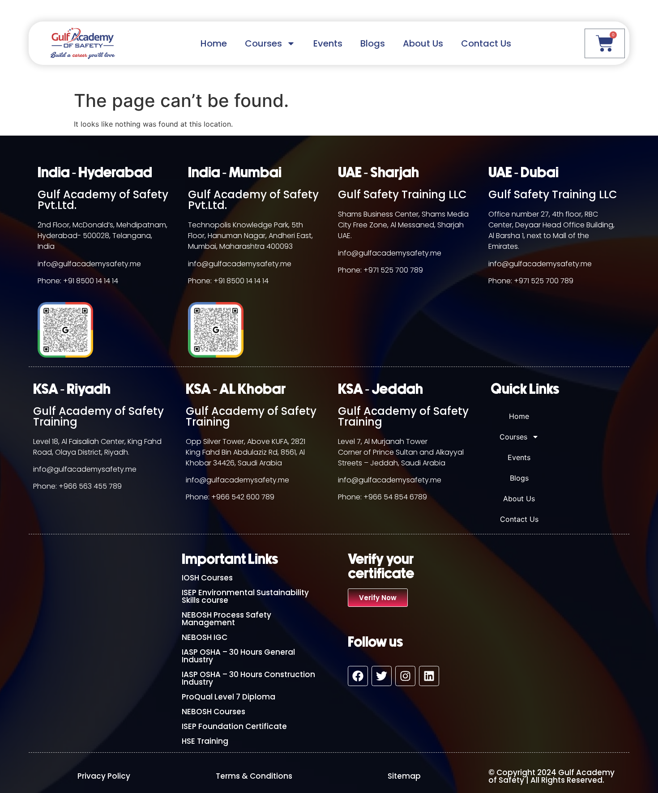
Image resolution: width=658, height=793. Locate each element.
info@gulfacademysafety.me (89, 264)
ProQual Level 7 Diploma (228, 696)
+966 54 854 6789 (395, 497)
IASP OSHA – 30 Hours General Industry (238, 656)
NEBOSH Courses (213, 711)
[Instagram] (405, 676)
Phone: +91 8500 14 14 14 (78, 281)
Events (327, 43)
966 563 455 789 (93, 486)
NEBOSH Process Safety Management (226, 619)
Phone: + (48, 486)
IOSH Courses (207, 577)
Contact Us (486, 43)
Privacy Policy (103, 776)
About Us (423, 43)
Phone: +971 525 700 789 (380, 270)
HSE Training (205, 741)
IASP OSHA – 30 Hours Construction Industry (248, 678)
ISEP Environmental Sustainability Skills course (245, 596)
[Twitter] (382, 676)
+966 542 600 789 (242, 497)
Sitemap (404, 776)
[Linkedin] (429, 676)
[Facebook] (358, 676)
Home (214, 43)
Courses (263, 43)
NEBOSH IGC (204, 637)
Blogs (372, 43)
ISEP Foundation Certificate (234, 726)
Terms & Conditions (254, 776)
